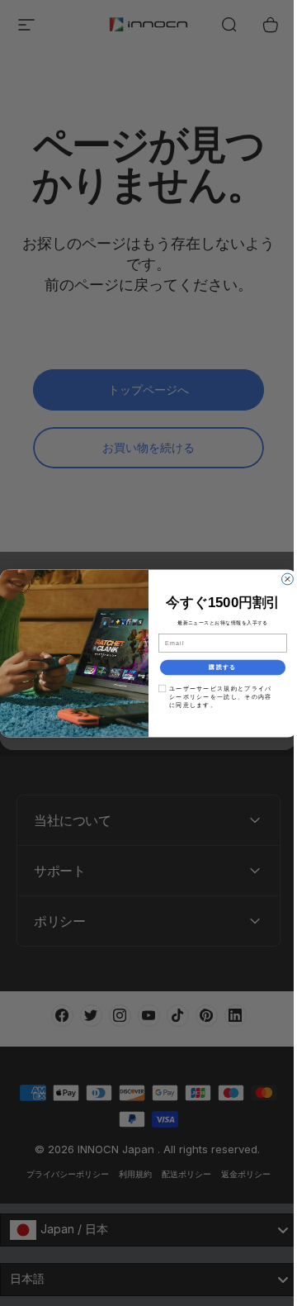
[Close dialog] (281, 579)
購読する (216, 666)
